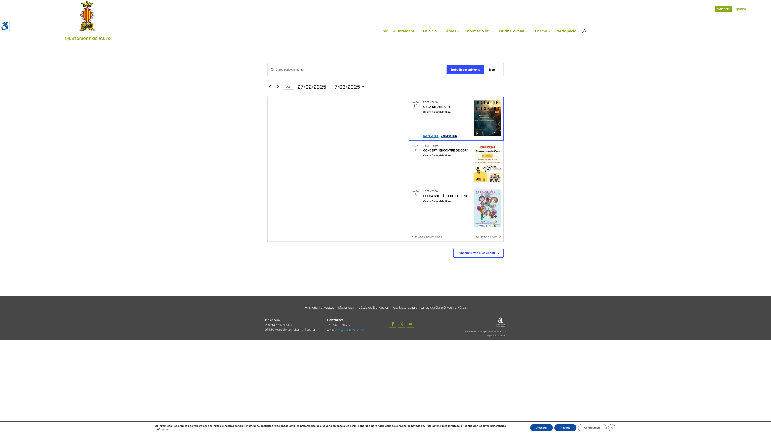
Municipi (430, 31)
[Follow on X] (401, 324)
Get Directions (449, 135)
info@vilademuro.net (349, 330)
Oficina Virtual (511, 31)
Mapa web (346, 307)
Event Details (431, 135)
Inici (385, 31)
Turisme (540, 31)
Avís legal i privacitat (319, 307)
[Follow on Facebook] (392, 324)
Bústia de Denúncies (373, 307)
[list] (456, 163)
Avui (288, 86)
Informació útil (478, 31)
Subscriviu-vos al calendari (476, 253)
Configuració (592, 428)
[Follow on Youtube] (410, 324)
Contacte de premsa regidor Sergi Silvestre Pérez (429, 307)
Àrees (451, 31)
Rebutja (565, 428)
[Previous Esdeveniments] (269, 86)
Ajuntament (403, 31)
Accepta (541, 428)
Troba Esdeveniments (465, 70)
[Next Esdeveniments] (277, 86)
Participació (566, 31)
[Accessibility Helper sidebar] (5, 26)
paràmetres (162, 429)
